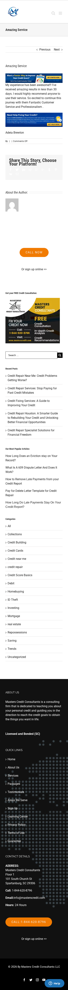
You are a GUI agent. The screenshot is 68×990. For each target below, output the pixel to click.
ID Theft (13, 599)
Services (13, 775)
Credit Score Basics (20, 575)
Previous (44, 49)
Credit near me (17, 559)
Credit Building (17, 542)
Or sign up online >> (34, 269)
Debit (11, 583)
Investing (13, 608)
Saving (12, 640)
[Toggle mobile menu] (61, 13)
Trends (12, 648)
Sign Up (13, 808)
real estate (14, 624)
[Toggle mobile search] (53, 13)
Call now (34, 252)
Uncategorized (17, 657)
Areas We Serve (17, 800)
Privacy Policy (17, 824)
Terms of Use (16, 833)
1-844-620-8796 (22, 890)
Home (11, 759)
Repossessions (17, 632)
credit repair (15, 567)
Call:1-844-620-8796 (28, 922)
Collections (15, 534)
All (9, 526)
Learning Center (18, 816)
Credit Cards (15, 550)
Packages (14, 784)
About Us (13, 767)
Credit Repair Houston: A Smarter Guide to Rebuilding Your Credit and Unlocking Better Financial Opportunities (33, 418)
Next (57, 49)
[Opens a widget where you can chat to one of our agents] (54, 983)
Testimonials (16, 792)
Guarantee (14, 841)
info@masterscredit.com (29, 897)
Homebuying (16, 591)
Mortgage (14, 616)
